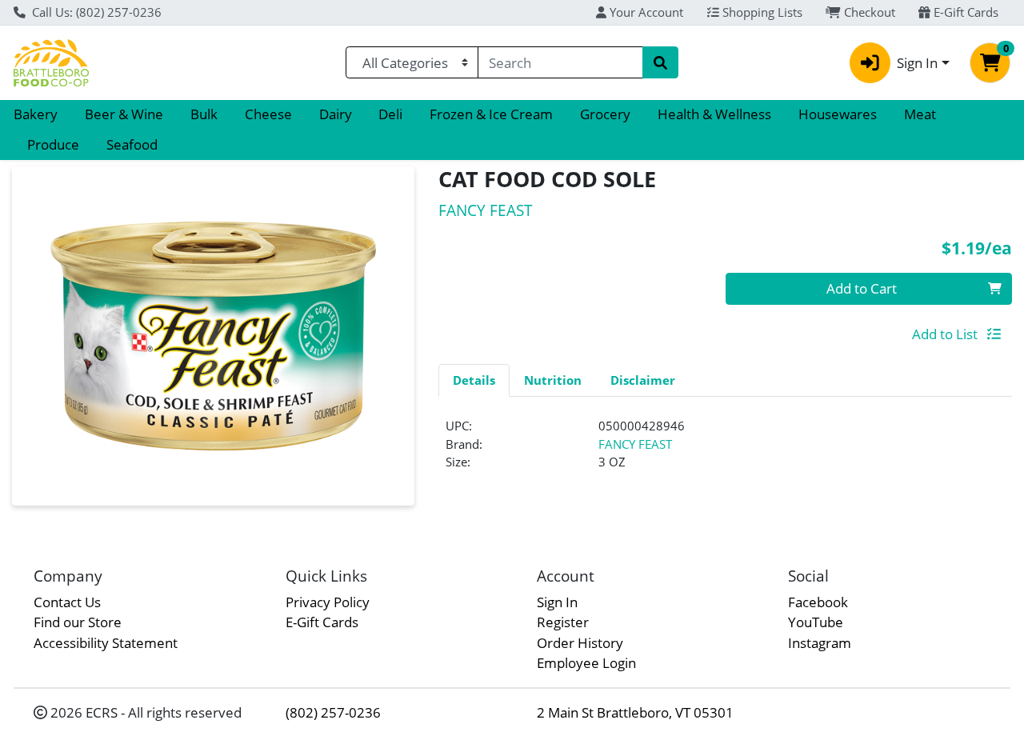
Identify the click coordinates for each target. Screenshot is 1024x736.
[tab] (474, 380)
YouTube (815, 622)
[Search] (660, 62)
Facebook (818, 602)
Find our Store (78, 622)
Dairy (335, 114)
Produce (53, 144)
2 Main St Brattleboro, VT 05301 (635, 712)
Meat (920, 114)
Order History (580, 643)
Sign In (557, 602)
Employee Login (586, 663)
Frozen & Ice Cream (491, 114)
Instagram (819, 643)
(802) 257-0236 (333, 712)
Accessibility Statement (106, 643)
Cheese (268, 114)
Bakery (36, 114)
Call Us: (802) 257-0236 (95, 12)
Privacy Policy (328, 602)
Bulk (204, 114)
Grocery (605, 114)
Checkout (868, 12)
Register (563, 622)
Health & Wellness (714, 114)
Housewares (837, 114)
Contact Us (67, 602)
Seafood (132, 144)
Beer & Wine (124, 114)
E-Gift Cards (964, 12)
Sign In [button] (917, 63)
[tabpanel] (725, 450)
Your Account (644, 12)
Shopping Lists (760, 12)
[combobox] (560, 62)
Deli (390, 114)
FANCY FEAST (635, 444)
